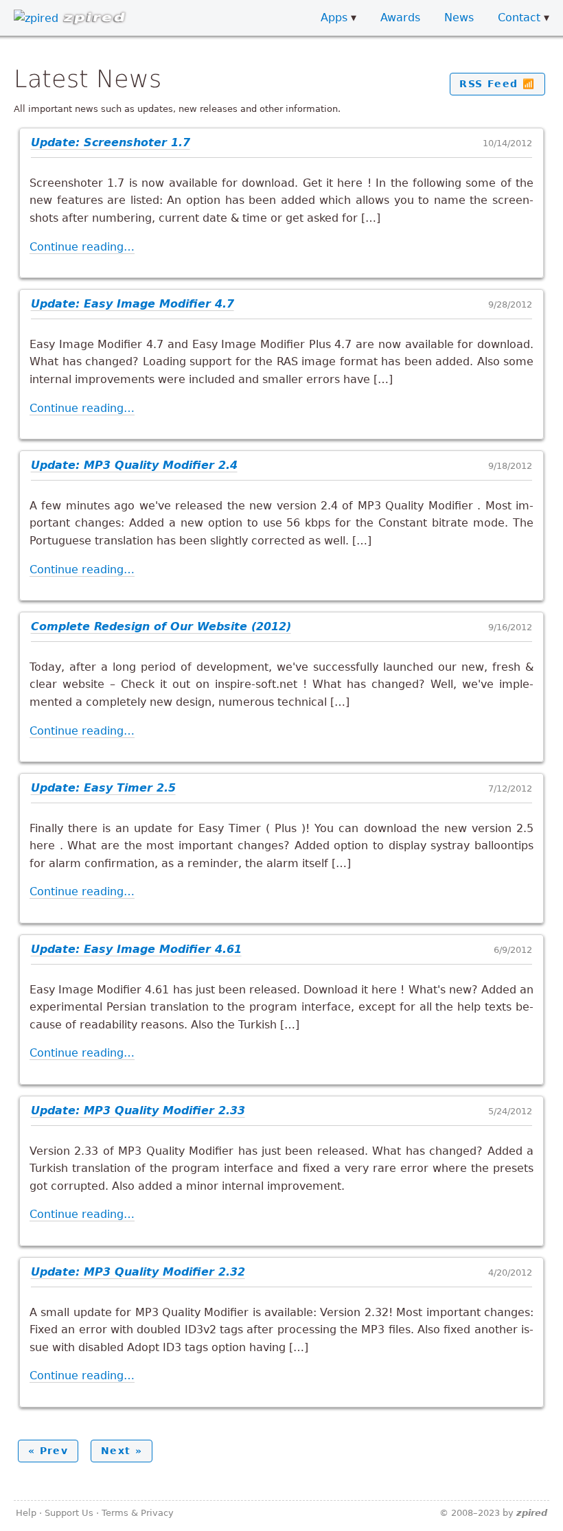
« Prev (48, 1450)
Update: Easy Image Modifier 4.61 (136, 949)
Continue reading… (82, 246)
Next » (121, 1450)
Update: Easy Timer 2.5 (103, 787)
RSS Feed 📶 (497, 83)
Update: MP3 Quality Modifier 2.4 (134, 465)
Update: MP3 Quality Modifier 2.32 (138, 1271)
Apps (334, 17)
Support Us (69, 1513)
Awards (400, 17)
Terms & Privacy (138, 1513)
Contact (519, 17)
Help (26, 1513)
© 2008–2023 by (493, 1513)
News (459, 17)
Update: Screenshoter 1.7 (110, 142)
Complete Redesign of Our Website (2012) (161, 626)
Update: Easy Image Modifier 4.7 (132, 303)
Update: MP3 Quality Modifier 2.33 (138, 1110)
